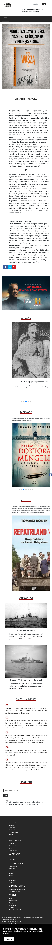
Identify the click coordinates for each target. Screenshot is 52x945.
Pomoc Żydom (13, 869)
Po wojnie (12, 828)
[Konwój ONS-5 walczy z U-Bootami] (26, 653)
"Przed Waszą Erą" (15, 901)
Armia (11, 864)
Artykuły (11, 835)
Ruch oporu (12, 862)
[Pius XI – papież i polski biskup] (26, 350)
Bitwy (10, 848)
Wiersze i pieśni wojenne (17, 880)
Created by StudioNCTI (9, 915)
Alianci (11, 839)
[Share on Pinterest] (14, 267)
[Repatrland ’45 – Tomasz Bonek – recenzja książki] (26, 540)
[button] (21, 390)
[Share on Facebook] (5, 267)
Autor (10, 889)
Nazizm (11, 826)
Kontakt (11, 899)
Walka (11, 867)
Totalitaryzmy (13, 823)
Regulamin (12, 896)
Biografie (12, 874)
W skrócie (12, 821)
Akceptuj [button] (9, 939)
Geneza (11, 816)
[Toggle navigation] (5, 18)
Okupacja (12, 860)
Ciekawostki (13, 837)
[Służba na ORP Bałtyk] (26, 606)
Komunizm (12, 871)
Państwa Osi (13, 842)
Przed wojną (13, 858)
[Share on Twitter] (10, 267)
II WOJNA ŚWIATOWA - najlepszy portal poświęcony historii (25, 909)
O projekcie (12, 894)
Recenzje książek (14, 883)
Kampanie (12, 851)
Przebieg (12, 819)
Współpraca (13, 892)
